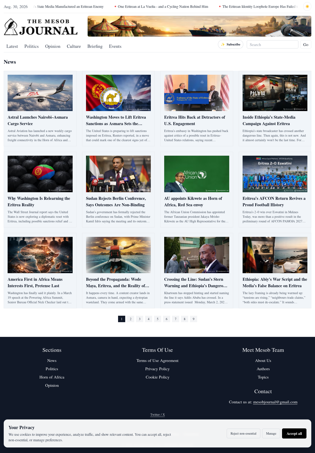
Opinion (52, 46)
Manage (271, 433)
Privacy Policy (157, 368)
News (51, 360)
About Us (263, 360)
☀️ (307, 6)
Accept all (294, 433)
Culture (74, 46)
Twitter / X (157, 414)
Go (305, 44)
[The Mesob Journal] (40, 26)
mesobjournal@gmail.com (275, 401)
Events (115, 46)
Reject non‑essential (243, 433)
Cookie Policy (157, 377)
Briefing (95, 46)
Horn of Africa (51, 377)
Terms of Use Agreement (157, 360)
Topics (263, 377)
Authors (263, 368)
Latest (12, 46)
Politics (31, 46)
